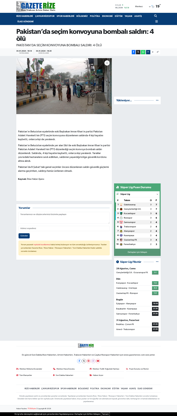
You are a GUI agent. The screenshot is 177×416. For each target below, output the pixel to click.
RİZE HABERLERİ (24, 16)
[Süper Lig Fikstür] (157, 262)
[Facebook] (79, 361)
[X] (84, 361)
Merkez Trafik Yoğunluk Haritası (106, 369)
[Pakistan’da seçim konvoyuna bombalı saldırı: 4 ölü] (64, 86)
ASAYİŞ (138, 16)
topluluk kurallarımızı (42, 245)
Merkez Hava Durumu (65, 369)
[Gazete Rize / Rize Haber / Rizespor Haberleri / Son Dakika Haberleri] (42, 6)
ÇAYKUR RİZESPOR (44, 16)
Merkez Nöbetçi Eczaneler (31, 369)
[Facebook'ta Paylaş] (133, 52)
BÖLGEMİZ (82, 16)
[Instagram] (93, 361)
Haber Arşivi (98, 375)
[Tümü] (157, 100)
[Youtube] (98, 361)
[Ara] (155, 16)
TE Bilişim (32, 409)
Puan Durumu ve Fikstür (139, 369)
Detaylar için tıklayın (137, 252)
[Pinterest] (88, 361)
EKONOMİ (107, 16)
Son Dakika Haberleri (64, 375)
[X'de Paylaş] (138, 52)
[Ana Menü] (156, 21)
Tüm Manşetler (25, 375)
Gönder (24, 236)
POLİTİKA (95, 16)
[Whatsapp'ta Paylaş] (143, 52)
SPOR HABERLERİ (65, 16)
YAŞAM (128, 16)
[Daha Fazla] (148, 52)
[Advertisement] (137, 76)
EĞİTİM (118, 16)
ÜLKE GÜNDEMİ (25, 21)
